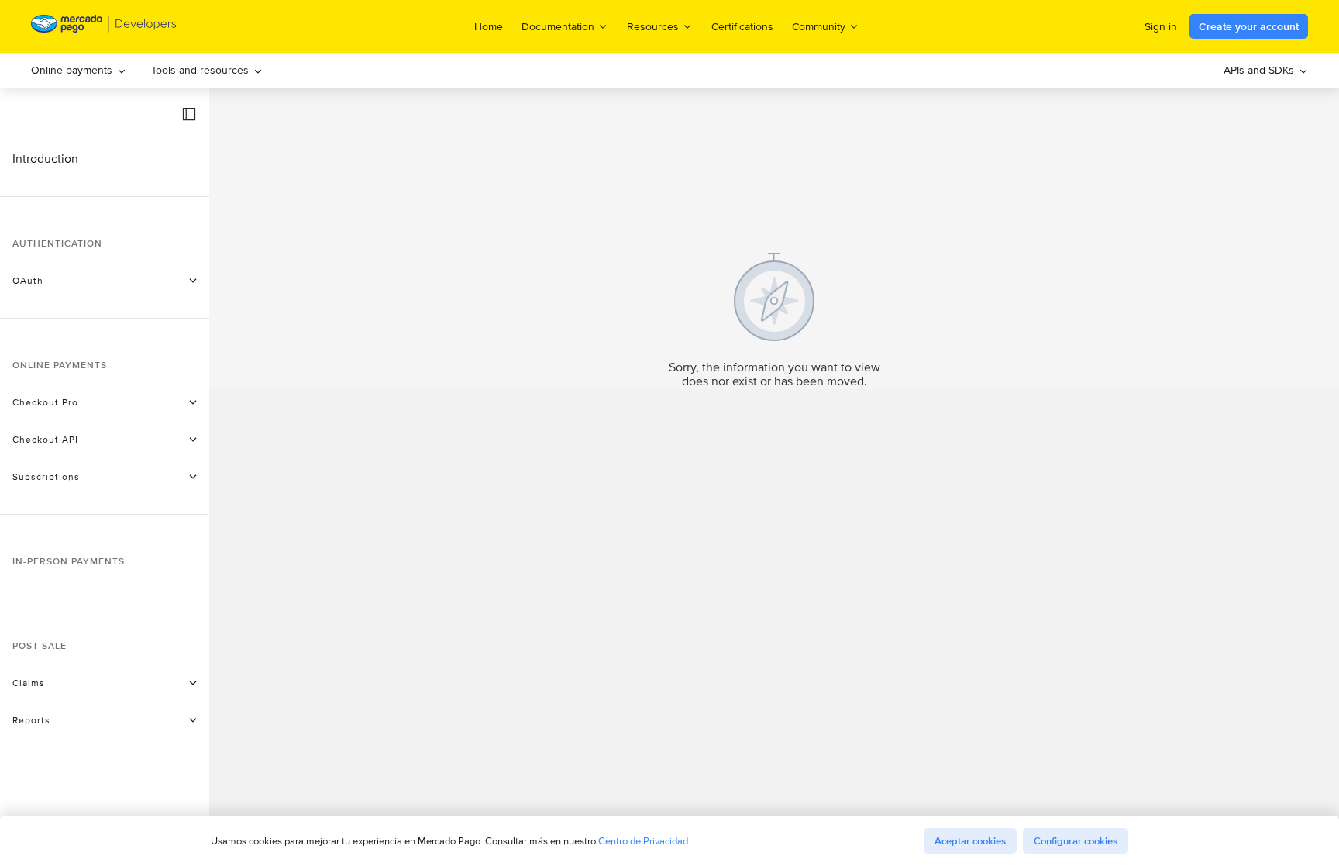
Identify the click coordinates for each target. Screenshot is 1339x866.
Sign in (1161, 26)
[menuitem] (78, 70)
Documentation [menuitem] (557, 26)
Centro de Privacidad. (644, 840)
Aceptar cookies (970, 840)
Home (488, 26)
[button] (189, 114)
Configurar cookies (1075, 840)
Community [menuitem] (818, 26)
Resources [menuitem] (653, 26)
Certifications (742, 26)
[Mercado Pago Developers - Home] (104, 27)
